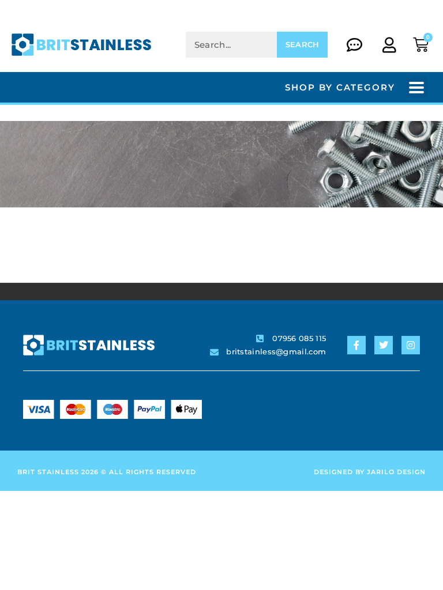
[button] (416, 87)
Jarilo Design (396, 472)
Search (303, 44)
